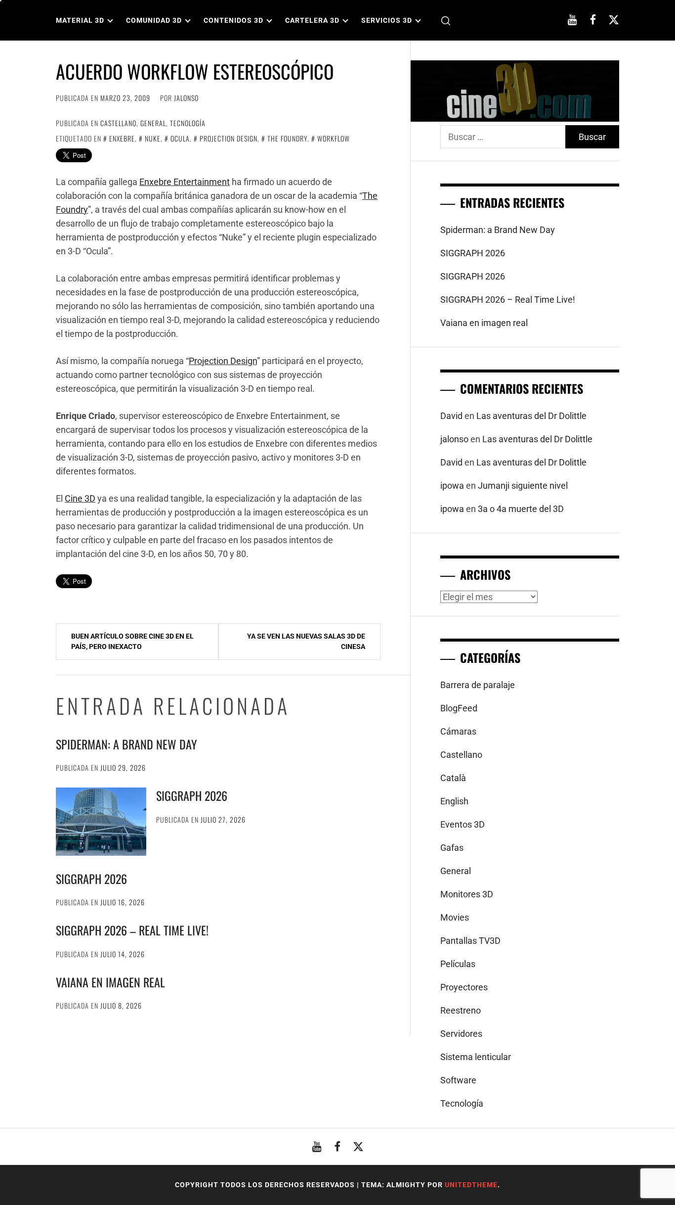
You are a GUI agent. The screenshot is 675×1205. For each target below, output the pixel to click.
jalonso (186, 98)
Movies (454, 917)
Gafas (452, 847)
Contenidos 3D (233, 20)
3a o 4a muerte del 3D (521, 509)
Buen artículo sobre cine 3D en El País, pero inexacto (132, 641)
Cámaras (458, 731)
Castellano (118, 123)
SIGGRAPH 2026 (191, 795)
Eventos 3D (462, 824)
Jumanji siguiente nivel (523, 485)
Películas (457, 964)
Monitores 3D (466, 894)
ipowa (452, 485)
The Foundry (287, 138)
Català (453, 778)
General (153, 123)
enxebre (122, 138)
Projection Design (228, 138)
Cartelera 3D (312, 20)
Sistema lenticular (475, 1057)
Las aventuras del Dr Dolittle (531, 416)
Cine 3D (80, 498)
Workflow (333, 138)
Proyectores (464, 987)
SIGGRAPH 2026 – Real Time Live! (132, 930)
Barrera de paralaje (477, 685)
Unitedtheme (471, 1185)
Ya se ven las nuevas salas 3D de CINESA (306, 641)
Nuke (153, 138)
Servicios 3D (386, 20)
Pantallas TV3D (470, 940)
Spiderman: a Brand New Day (126, 744)
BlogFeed (458, 708)
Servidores (461, 1033)
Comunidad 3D (154, 20)
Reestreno (460, 1010)
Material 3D (80, 20)
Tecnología (188, 123)
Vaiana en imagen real (110, 982)
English (454, 801)
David (451, 416)
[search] (446, 20)
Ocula (180, 138)
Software (458, 1080)
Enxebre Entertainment (184, 182)
